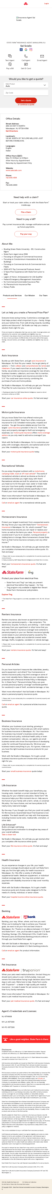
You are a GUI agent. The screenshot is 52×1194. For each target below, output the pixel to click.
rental (43, 366)
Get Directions (12, 131)
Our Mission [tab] (30, 295)
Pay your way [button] (26, 234)
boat (17, 474)
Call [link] (3, 503)
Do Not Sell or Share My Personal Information (15, 1184)
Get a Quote (26, 100)
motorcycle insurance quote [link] (22, 452)
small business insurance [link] (21, 771)
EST (19, 156)
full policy (40, 1078)
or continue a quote (26, 105)
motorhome (39, 471)
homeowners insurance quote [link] (23, 564)
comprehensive (32, 366)
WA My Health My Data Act (10, 1182)
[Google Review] (26, 49)
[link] (42, 58)
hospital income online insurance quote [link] (27, 897)
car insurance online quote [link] (22, 398)
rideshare (6, 368)
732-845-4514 (11, 178)
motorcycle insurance (23, 433)
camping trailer (8, 474)
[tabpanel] (26, 152)
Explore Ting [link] (7, 594)
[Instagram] (30, 49)
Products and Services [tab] (12, 295)
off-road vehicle (28, 474)
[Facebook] (21, 49)
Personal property (40, 532)
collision (18, 366)
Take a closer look (9, 835)
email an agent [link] (13, 503)
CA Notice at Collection (29, 1182)
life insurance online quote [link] (21, 846)
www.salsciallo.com (14, 170)
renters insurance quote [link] (21, 650)
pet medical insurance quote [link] (22, 1001)
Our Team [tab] (43, 295)
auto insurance (38, 361)
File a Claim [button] (26, 212)
